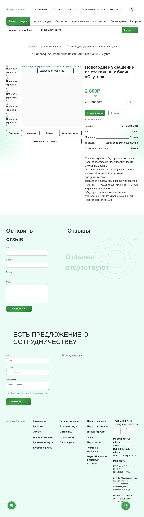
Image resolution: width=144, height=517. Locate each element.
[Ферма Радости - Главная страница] (15, 9)
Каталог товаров (18, 21)
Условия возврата (93, 9)
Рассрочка (135, 21)
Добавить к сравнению (52, 71)
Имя (8, 248)
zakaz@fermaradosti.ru (22, 30)
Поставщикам (118, 21)
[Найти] (132, 9)
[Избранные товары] (108, 30)
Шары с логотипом (97, 426)
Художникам (99, 21)
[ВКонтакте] (124, 431)
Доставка (57, 9)
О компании (39, 9)
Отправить (16, 402)
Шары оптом (93, 442)
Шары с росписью (96, 421)
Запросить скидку (70, 133)
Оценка (9, 272)
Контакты (116, 9)
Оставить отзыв (17, 309)
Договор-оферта (42, 448)
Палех (89, 437)
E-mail (8, 260)
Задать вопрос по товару (44, 141)
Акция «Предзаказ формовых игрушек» (96, 459)
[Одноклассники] (131, 431)
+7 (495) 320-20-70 (51, 30)
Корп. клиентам (80, 21)
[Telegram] (116, 431)
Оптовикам (61, 21)
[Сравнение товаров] (100, 30)
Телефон (9, 368)
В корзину (116, 113)
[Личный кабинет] (117, 30)
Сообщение (11, 379)
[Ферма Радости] (15, 421)
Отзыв (8, 282)
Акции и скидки (42, 21)
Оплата (72, 9)
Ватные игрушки (95, 432)
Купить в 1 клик (95, 113)
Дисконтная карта (43, 442)
